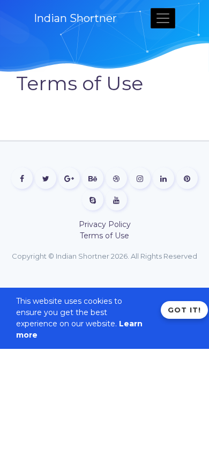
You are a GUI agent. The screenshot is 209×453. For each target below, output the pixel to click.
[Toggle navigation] (163, 18)
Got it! (184, 309)
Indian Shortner (75, 18)
